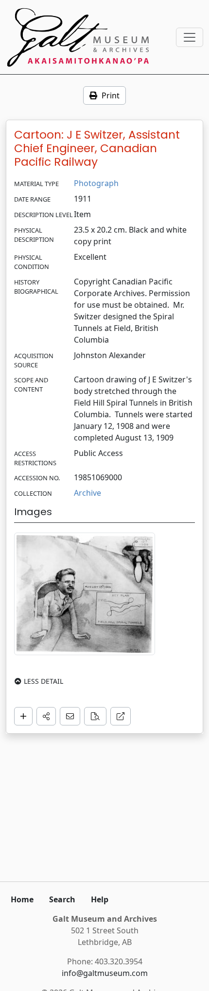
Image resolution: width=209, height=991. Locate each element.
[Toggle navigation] (189, 37)
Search (62, 899)
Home (22, 899)
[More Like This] (95, 716)
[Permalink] (120, 716)
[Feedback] (70, 716)
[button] (46, 716)
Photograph (96, 183)
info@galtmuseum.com (105, 973)
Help (99, 899)
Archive (87, 493)
